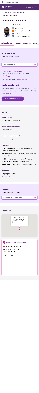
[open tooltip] (24, 28)
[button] (19, 228)
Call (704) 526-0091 (12, 99)
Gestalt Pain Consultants (12, 71)
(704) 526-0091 (8, 76)
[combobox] (19, 65)
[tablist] (19, 43)
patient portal (6, 93)
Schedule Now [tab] (7, 43)
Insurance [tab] (27, 43)
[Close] (27, 217)
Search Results (17, 12)
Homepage (5, 12)
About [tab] (18, 43)
